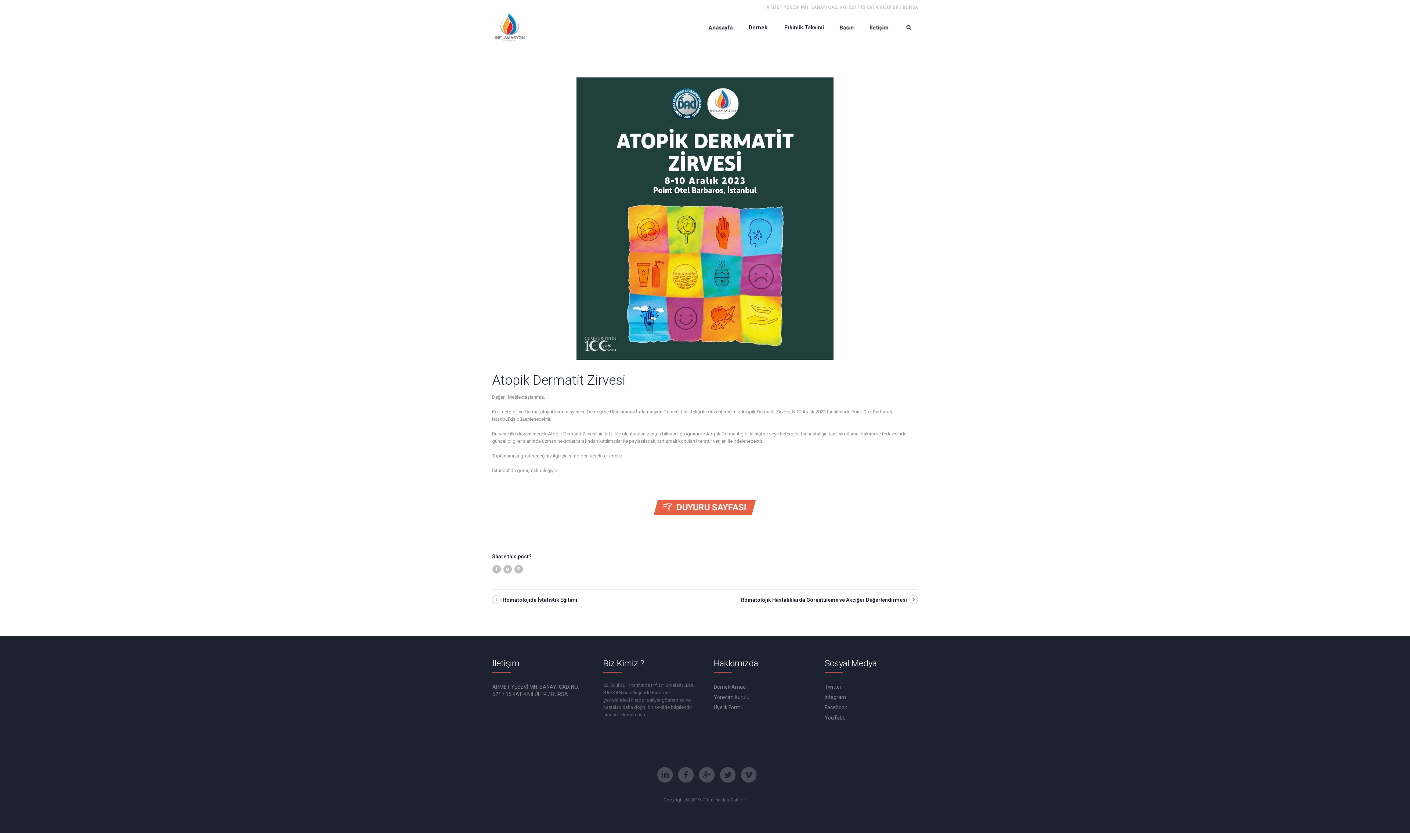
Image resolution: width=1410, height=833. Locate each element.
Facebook (836, 707)
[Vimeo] (749, 775)
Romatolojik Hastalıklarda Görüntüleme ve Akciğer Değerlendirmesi (824, 600)
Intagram (835, 697)
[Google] (707, 775)
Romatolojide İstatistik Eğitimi (540, 600)
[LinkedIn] (665, 775)
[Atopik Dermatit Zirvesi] (705, 218)
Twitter (833, 687)
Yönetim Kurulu (731, 697)
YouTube (835, 718)
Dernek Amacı (730, 687)
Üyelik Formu (729, 707)
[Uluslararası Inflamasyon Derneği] (509, 27)
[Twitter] (728, 775)
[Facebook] (686, 775)
